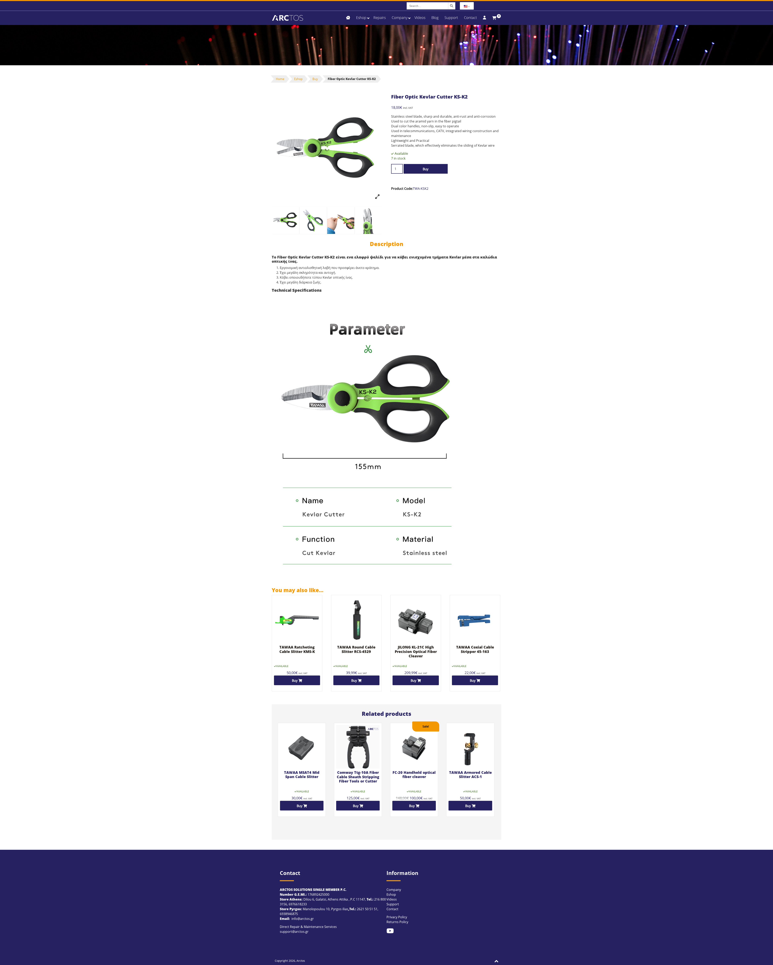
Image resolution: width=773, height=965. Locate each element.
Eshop (298, 79)
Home (280, 79)
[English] (467, 6)
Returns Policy (397, 922)
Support (392, 904)
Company (393, 889)
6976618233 (298, 904)
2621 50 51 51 (367, 909)
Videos (391, 899)
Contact (392, 909)
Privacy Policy (396, 917)
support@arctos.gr (294, 931)
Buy (315, 79)
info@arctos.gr (302, 918)
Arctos (301, 961)
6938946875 (289, 914)
